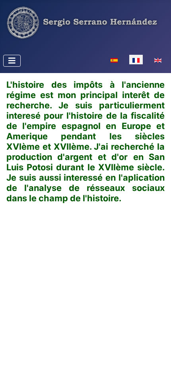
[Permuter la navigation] (12, 61)
